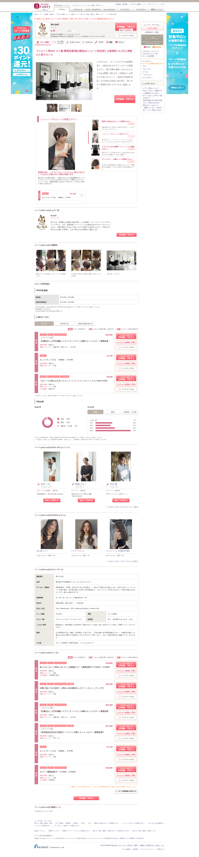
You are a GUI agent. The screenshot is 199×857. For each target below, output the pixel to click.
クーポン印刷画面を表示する (126, 791)
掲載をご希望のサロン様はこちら (152, 845)
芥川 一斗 (45, 484)
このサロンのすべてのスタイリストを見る (122, 507)
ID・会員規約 (126, 849)
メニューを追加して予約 (127, 342)
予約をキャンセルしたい (151, 105)
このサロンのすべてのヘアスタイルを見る (122, 561)
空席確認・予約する (126, 28)
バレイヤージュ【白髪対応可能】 (118, 551)
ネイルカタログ (109, 9)
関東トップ (74, 14)
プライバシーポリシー (147, 849)
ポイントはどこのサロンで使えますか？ (152, 97)
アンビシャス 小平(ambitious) (56, 838)
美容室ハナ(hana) (40, 838)
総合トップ (38, 14)
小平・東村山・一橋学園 (62, 823)
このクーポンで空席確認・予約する (126, 336)
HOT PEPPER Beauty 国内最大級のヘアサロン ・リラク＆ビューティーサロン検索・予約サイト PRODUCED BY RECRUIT (42, 6)
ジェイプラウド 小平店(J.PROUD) (76, 838)
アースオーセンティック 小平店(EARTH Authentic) (103, 838)
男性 (113, 412)
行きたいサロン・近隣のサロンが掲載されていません (152, 92)
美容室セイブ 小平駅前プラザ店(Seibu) (132, 838)
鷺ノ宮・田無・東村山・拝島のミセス (144, 831)
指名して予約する (51, 500)
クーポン (145, 72)
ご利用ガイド (160, 849)
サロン (144, 66)
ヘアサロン (62, 9)
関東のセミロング (54, 831)
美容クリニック (156, 9)
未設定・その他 (130, 412)
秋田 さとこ (81, 484)
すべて (44, 324)
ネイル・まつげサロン (93, 9)
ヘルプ (162, 4)
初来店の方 (64, 324)
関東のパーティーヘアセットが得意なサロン (76, 831)
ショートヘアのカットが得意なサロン (133, 823)
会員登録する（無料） (152, 32)
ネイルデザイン (147, 78)
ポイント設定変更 (148, 56)
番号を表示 (60, 576)
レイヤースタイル (77, 551)
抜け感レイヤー (42, 551)
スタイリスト (146, 69)
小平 (89, 823)
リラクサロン (125, 9)
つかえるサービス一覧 (149, 54)
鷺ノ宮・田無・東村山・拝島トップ (92, 14)
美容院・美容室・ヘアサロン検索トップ (130, 4)
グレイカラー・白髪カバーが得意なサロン (67, 825)
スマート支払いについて (151, 88)
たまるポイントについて (150, 51)
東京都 (76, 823)
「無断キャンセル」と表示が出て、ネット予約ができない (152, 109)
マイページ (152, 4)
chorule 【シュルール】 (44, 811)
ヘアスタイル (77, 9)
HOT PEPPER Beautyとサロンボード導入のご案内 (119, 845)
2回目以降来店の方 (85, 324)
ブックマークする (128, 35)
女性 (95, 412)
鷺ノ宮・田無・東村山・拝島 (43, 823)
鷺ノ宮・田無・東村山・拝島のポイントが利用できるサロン (111, 831)
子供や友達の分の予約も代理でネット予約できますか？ (152, 101)
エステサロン (141, 9)
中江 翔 (113, 484)
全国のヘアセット (40, 831)
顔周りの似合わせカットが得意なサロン (106, 823)
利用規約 (135, 849)
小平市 (83, 823)
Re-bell (55, 24)
